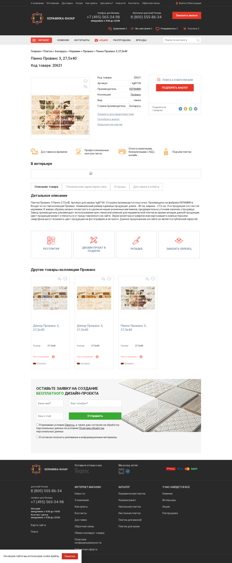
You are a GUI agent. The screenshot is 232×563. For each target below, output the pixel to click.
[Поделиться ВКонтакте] (195, 109)
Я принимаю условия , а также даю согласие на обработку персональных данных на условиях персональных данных (77, 428)
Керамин (74, 51)
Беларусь (61, 51)
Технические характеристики (86, 186)
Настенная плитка (130, 513)
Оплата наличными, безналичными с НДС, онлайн (142, 152)
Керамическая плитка (132, 493)
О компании (37, 3)
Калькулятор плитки (110, 124)
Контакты (133, 3)
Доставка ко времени (54, 151)
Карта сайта (38, 525)
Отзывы (120, 186)
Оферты (69, 424)
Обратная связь (151, 3)
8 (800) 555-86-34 (146, 17)
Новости (121, 3)
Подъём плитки (181, 151)
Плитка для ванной (130, 519)
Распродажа (122, 40)
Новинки (63, 40)
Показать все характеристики (116, 114)
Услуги (79, 3)
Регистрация (194, 3)
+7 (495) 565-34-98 (103, 17)
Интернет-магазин (88, 487)
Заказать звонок (187, 15)
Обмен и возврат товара (89, 532)
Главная (36, 51)
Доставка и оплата (146, 186)
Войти (182, 3)
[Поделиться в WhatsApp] (190, 109)
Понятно (70, 556)
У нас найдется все (176, 487)
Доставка (67, 3)
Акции (103, 40)
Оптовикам (52, 3)
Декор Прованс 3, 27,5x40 (90, 327)
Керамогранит (127, 500)
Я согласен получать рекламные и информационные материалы (78, 437)
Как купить (92, 3)
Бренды (141, 40)
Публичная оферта (86, 549)
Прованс (88, 51)
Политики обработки (91, 428)
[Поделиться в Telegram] (180, 109)
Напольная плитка (130, 506)
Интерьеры (82, 40)
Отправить (95, 416)
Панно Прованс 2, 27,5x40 (133, 327)
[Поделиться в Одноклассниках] (185, 109)
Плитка (48, 51)
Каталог (43, 40)
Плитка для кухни (129, 526)
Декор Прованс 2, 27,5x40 (46, 327)
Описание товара (46, 186)
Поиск (34, 531)
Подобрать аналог (109, 119)
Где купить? (106, 3)
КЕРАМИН (135, 89)
